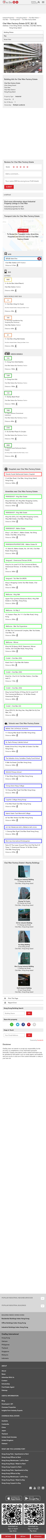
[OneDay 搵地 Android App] (32, 1498)
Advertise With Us (8, 1377)
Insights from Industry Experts (12, 1410)
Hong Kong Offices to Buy (11, 1473)
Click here (23, 231)
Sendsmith (40, 1040)
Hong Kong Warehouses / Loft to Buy (15, 1477)
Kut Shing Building (24, 945)
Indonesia (5, 1358)
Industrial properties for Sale (14, 207)
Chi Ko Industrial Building (24, 923)
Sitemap (4, 1390)
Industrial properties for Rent (14, 209)
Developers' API (7, 1404)
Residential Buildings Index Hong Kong (15, 1319)
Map (5, 36)
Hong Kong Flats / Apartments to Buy (15, 1470)
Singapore (5, 1351)
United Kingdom (7, 1440)
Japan (4, 1431)
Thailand (5, 1348)
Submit (9, 187)
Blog (3, 1401)
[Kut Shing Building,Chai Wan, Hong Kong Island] (24, 937)
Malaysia (5, 1355)
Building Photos (8, 32)
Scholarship (6, 1384)
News (3, 1374)
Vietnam (5, 1341)
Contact (4, 1381)
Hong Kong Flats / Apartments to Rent (15, 1454)
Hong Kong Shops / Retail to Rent (13, 1464)
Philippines (6, 1345)
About (4, 1371)
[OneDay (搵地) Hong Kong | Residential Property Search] (10, 2)
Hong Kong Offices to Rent (11, 1457)
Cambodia (5, 1424)
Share (23, 1536)
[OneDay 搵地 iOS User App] (14, 1498)
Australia (5, 1421)
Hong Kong (6, 1338)
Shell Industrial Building (24, 988)
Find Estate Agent (8, 1387)
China (4, 1427)
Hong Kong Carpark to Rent (11, 1467)
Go (29, 1013)
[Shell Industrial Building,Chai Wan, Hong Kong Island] (24, 980)
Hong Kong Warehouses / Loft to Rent (15, 1460)
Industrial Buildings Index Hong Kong (15, 1327)
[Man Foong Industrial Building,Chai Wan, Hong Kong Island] (24, 958)
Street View (7, 39)
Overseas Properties (9, 1407)
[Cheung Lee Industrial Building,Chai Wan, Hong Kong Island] (24, 871)
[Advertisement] (23, 133)
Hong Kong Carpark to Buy (11, 1483)
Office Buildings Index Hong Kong (14, 1323)
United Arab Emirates (9, 1437)
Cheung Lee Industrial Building (24, 879)
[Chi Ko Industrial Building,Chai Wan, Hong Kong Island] (24, 915)
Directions (38, 1536)
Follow (9, 1536)
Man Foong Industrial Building (24, 966)
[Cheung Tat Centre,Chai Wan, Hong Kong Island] (24, 893)
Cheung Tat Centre (24, 901)
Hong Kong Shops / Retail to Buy (13, 1480)
